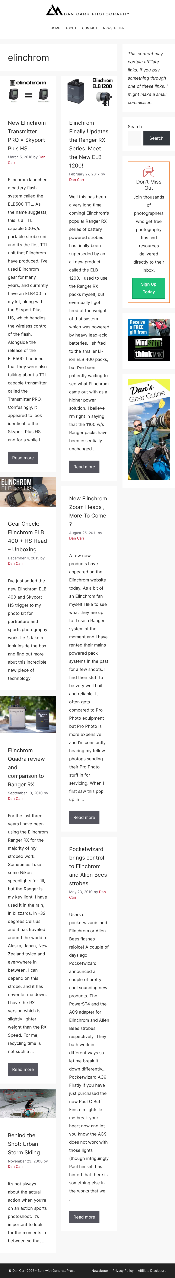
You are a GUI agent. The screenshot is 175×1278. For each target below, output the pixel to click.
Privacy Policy (123, 1271)
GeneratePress (63, 1271)
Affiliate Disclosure (152, 1271)
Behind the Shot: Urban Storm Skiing (24, 1144)
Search (135, 126)
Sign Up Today (148, 288)
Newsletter (100, 1271)
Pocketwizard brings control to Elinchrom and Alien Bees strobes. (88, 866)
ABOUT (71, 28)
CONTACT (90, 28)
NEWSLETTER (113, 28)
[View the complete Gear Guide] (149, 429)
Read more (23, 457)
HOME (55, 28)
